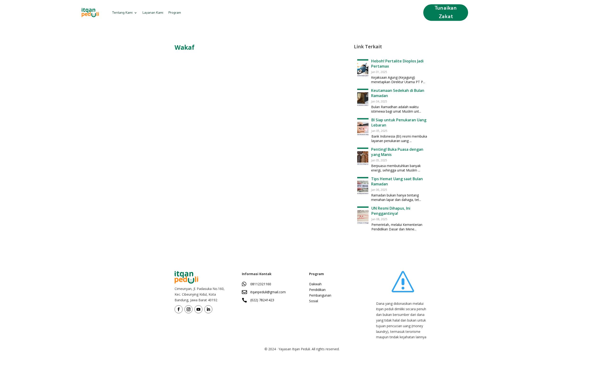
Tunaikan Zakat (446, 12)
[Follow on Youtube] (198, 309)
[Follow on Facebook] (179, 309)
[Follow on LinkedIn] (208, 309)
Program (174, 12)
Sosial (313, 301)
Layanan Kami (153, 12)
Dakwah (315, 284)
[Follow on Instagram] (189, 309)
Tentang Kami (122, 12)
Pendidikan (317, 289)
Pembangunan (320, 295)
